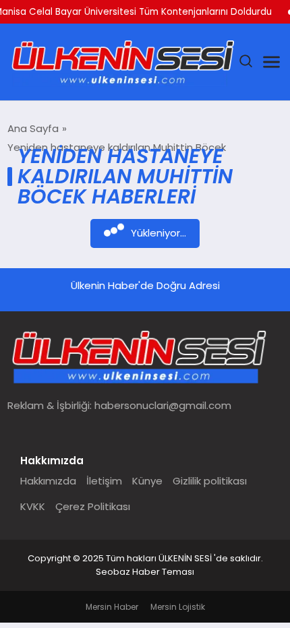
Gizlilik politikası (210, 481)
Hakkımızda (48, 481)
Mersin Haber (112, 607)
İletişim (104, 481)
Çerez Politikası (92, 506)
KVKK (32, 506)
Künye (147, 481)
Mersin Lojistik (177, 607)
